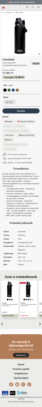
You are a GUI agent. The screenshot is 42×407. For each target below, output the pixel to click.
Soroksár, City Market (26, 121)
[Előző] (2, 323)
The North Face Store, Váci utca (16, 144)
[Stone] (17, 90)
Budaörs (9, 121)
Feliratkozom (21, 355)
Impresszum (4, 397)
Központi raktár (10, 149)
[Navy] (13, 90)
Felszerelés (8, 12)
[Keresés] (33, 7)
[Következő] (40, 323)
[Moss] (9, 90)
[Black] (5, 90)
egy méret (9, 102)
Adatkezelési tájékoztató (26, 397)
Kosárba (21, 111)
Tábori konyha (19, 12)
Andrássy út (20, 126)
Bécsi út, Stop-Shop (27, 135)
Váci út (7, 126)
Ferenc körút (9, 135)
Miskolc (9, 140)
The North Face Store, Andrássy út (16, 130)
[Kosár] (27, 7)
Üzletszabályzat (13, 397)
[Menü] (38, 7)
